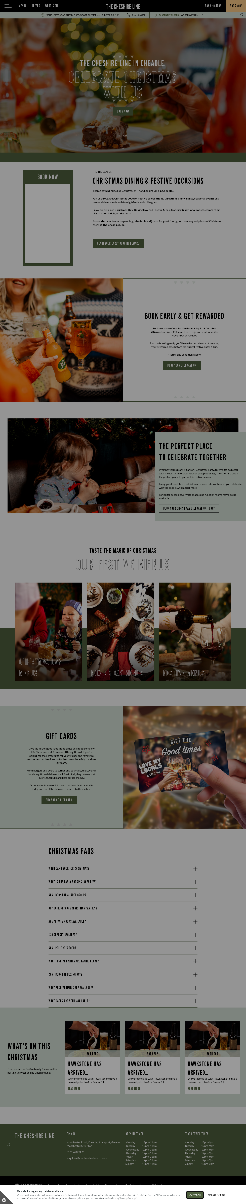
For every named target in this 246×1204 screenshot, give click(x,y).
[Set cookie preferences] (6, 1197)
